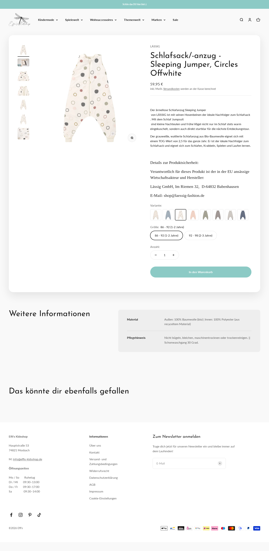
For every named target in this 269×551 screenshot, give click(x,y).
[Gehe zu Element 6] (23, 119)
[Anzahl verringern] (155, 255)
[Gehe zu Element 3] (23, 75)
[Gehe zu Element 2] (23, 63)
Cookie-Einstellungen (103, 498)
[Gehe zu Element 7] (23, 134)
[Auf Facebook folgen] (11, 514)
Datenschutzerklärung (103, 477)
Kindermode (46, 20)
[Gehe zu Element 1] (23, 50)
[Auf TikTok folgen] (39, 514)
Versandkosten (171, 88)
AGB (92, 484)
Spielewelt (72, 20)
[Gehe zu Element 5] (23, 105)
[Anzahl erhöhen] (173, 255)
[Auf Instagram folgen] (20, 514)
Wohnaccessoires (101, 20)
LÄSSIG (155, 46)
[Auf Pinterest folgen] (29, 514)
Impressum (96, 491)
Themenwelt (132, 20)
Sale (175, 20)
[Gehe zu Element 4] (23, 90)
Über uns (95, 445)
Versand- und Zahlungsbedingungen (103, 461)
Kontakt (94, 452)
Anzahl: (155, 246)
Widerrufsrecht (99, 471)
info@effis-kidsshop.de (27, 459)
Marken (157, 20)
